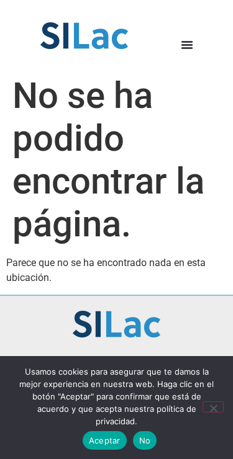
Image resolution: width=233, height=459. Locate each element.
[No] (213, 406)
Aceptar (105, 440)
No (145, 440)
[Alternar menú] (187, 44)
